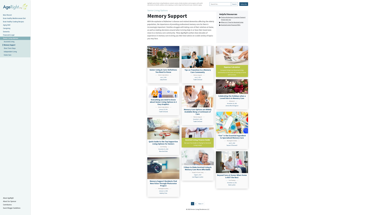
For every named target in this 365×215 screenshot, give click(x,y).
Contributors (7, 205)
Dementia (6, 32)
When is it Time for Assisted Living (232, 22)
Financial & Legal (8, 35)
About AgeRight (8, 198)
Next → (200, 204)
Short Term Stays (10, 48)
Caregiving (6, 28)
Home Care (7, 55)
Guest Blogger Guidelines (11, 208)
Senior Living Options (10, 38)
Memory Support (9, 45)
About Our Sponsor (9, 201)
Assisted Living (9, 42)
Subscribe (244, 4)
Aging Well (6, 25)
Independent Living (10, 52)
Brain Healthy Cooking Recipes (13, 22)
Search (234, 4)
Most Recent (7, 15)
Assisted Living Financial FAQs (230, 25)
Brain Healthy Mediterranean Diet (14, 18)
